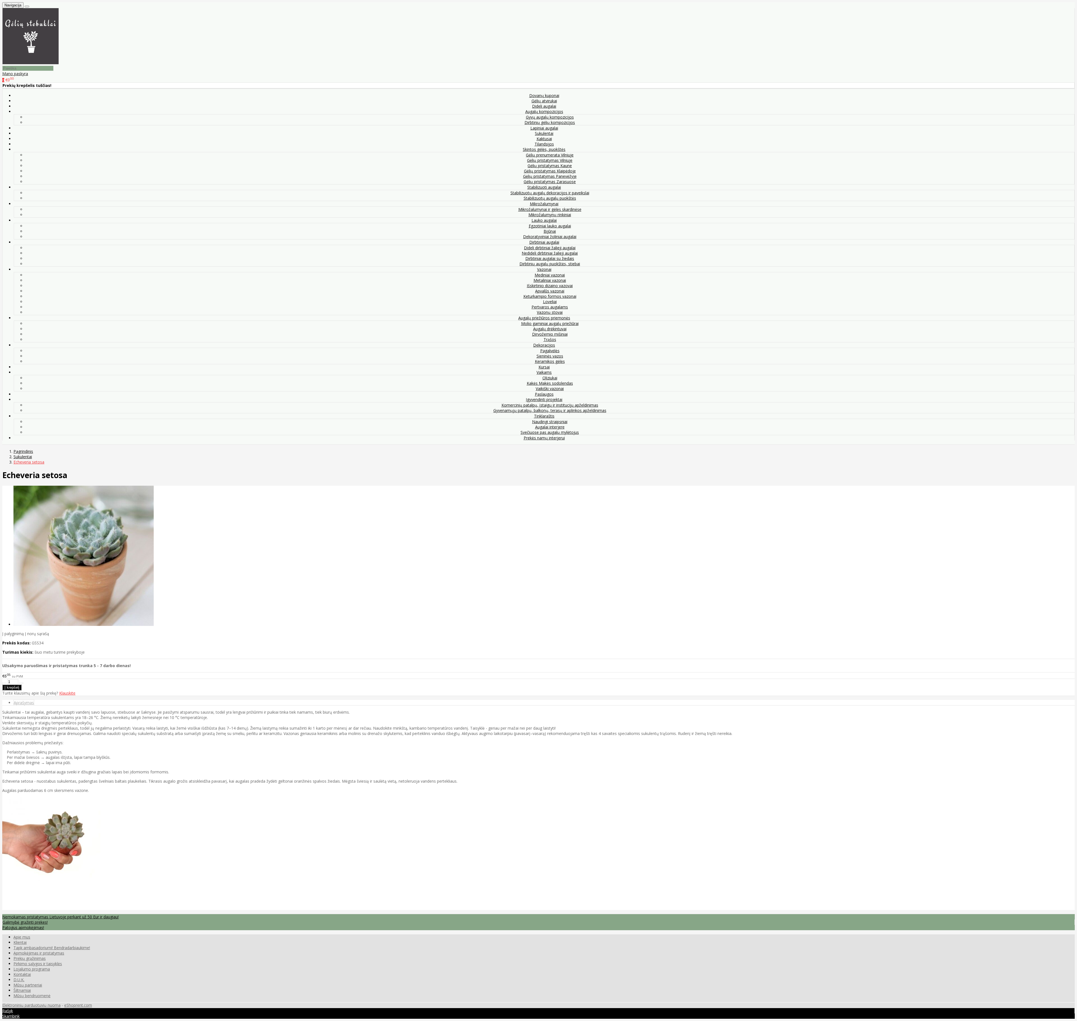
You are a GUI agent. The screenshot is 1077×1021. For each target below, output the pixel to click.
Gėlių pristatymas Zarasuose (550, 181)
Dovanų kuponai (544, 95)
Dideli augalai (544, 106)
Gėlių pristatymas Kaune (550, 165)
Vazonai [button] (544, 269)
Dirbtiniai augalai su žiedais (549, 258)
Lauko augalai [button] (544, 220)
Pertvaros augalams (549, 307)
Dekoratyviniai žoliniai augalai (549, 236)
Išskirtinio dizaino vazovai (550, 285)
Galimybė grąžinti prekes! (25, 922)
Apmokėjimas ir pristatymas (38, 953)
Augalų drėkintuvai (550, 328)
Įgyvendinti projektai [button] (544, 399)
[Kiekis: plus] (21, 683)
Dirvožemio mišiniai (550, 334)
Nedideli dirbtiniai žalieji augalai (550, 253)
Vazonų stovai (550, 312)
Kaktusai (544, 138)
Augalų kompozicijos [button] (544, 111)
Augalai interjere (550, 427)
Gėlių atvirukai (544, 100)
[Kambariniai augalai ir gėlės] (31, 62)
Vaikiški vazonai (550, 388)
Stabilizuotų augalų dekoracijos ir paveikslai (549, 192)
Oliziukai (549, 378)
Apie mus (21, 937)
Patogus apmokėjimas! (23, 927)
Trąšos (550, 339)
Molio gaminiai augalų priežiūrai (550, 323)
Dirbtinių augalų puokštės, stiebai (549, 263)
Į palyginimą (13, 633)
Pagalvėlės (550, 350)
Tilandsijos (544, 144)
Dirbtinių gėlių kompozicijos (549, 122)
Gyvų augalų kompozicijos (550, 117)
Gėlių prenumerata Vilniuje (550, 155)
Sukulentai (544, 133)
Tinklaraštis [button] (544, 416)
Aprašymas (24, 702)
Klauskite (67, 693)
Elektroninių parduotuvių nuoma (31, 1005)
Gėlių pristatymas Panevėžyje (550, 176)
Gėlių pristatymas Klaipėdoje (550, 171)
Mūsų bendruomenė (31, 995)
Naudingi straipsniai (549, 421)
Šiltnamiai (22, 990)
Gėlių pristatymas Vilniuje (549, 160)
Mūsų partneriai (27, 985)
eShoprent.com (78, 1005)
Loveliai (550, 301)
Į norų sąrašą (37, 633)
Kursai (544, 367)
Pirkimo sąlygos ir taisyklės (37, 963)
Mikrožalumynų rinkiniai (549, 214)
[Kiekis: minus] (4, 683)
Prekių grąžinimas (29, 958)
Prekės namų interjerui (544, 438)
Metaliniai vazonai (549, 280)
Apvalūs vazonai (549, 291)
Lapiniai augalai (544, 128)
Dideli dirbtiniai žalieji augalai (550, 247)
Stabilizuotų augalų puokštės (550, 198)
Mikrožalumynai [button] (544, 203)
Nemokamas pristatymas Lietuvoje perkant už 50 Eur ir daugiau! (60, 916)
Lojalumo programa (31, 969)
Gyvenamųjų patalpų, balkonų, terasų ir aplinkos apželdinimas (549, 410)
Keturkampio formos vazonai (549, 296)
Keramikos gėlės (550, 361)
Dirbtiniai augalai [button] (544, 242)
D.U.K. (18, 979)
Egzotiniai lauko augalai (550, 226)
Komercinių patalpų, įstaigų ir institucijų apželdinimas (549, 405)
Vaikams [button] (544, 372)
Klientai (20, 942)
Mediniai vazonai (550, 275)
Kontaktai (22, 974)
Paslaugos (544, 394)
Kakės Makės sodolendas (550, 383)
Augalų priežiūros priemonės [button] (544, 318)
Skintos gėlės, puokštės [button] (544, 149)
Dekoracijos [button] (544, 345)
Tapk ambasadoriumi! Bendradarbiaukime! (51, 947)
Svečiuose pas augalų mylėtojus (550, 432)
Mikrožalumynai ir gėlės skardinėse (549, 209)
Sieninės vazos (550, 356)
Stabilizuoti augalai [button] (544, 187)
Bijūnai (550, 231)
